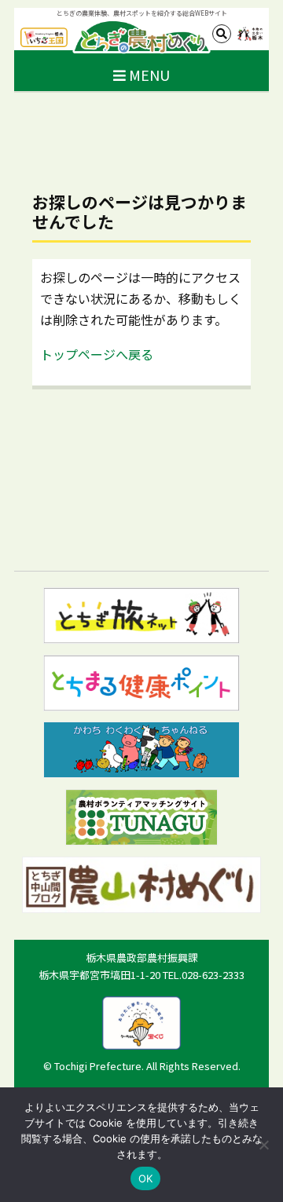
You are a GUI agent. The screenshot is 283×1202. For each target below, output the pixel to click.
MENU (148, 74)
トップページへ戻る (96, 354)
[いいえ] (263, 1145)
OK (145, 1178)
